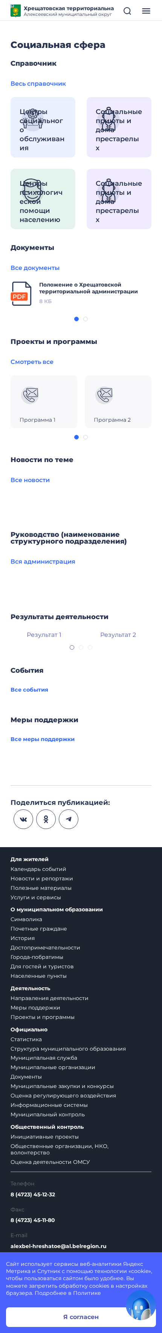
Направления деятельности (50, 998)
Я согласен (81, 1317)
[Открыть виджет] (141, 1305)
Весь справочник (38, 83)
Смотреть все (32, 361)
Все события (29, 689)
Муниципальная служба (44, 1057)
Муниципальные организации (53, 1067)
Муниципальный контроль (48, 1114)
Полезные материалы (41, 888)
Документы (26, 1076)
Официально (29, 1029)
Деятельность (30, 988)
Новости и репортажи (42, 878)
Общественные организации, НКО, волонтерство (60, 1149)
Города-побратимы (37, 957)
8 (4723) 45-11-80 (33, 1220)
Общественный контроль (47, 1127)
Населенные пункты (39, 975)
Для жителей (30, 859)
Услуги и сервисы (36, 897)
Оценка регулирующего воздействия (63, 1095)
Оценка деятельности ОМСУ (50, 1162)
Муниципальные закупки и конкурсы (62, 1086)
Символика (26, 919)
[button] (76, 319)
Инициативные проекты (45, 1136)
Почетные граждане (39, 928)
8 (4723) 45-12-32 (33, 1194)
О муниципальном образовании (57, 909)
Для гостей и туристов (42, 966)
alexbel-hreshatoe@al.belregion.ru (59, 1246)
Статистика (26, 1039)
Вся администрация (43, 561)
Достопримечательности (45, 947)
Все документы (35, 267)
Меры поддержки (35, 1007)
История (23, 938)
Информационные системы (49, 1105)
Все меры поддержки (43, 739)
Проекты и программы (43, 1017)
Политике (87, 1293)
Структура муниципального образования (68, 1048)
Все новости (30, 480)
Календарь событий (38, 869)
